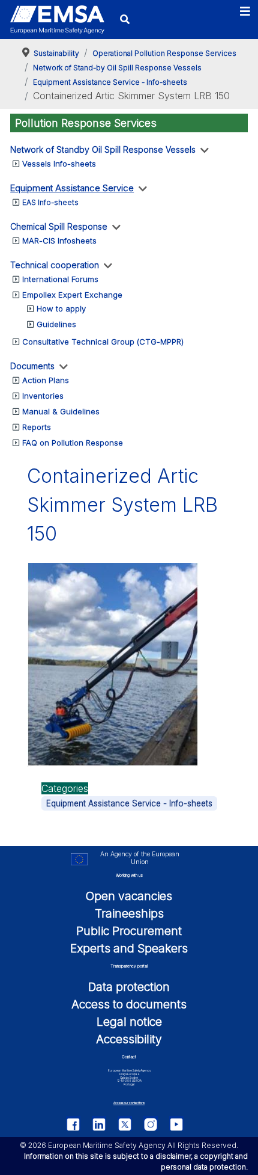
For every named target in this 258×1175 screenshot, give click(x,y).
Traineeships (129, 913)
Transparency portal (129, 966)
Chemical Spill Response (58, 226)
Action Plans (45, 380)
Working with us (129, 875)
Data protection (129, 987)
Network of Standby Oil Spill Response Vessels (103, 149)
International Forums (60, 279)
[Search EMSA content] (125, 19)
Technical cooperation (54, 265)
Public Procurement (129, 931)
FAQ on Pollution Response (72, 442)
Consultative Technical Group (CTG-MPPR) (103, 341)
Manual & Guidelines (61, 411)
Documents (32, 366)
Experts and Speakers (129, 948)
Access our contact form (129, 1103)
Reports (36, 427)
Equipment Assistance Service (72, 188)
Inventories (43, 395)
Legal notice (129, 1021)
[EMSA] (57, 19)
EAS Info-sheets (50, 202)
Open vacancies (129, 896)
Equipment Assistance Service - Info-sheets (129, 803)
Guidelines (56, 324)
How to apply (61, 308)
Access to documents (129, 1004)
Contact (129, 1057)
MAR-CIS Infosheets (59, 240)
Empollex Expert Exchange (72, 294)
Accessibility (129, 1039)
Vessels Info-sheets (59, 163)
